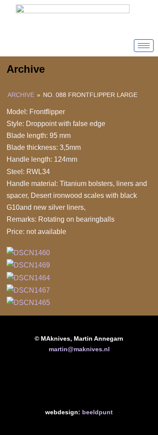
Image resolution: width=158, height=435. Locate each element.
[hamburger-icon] (144, 45)
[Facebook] (52, 383)
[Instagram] (106, 383)
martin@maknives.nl (79, 349)
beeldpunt (97, 412)
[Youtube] (79, 383)
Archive (20, 94)
